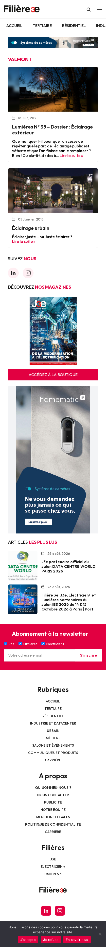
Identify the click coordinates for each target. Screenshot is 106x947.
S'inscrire (88, 655)
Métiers (53, 738)
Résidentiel (74, 25)
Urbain (53, 730)
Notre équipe (53, 809)
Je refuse (50, 940)
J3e (53, 859)
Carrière (53, 760)
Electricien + (53, 866)
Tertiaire (42, 25)
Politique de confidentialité (53, 824)
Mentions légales (53, 817)
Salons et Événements (53, 745)
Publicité (53, 802)
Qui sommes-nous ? (53, 787)
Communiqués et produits (53, 753)
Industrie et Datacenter (53, 723)
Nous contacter (53, 795)
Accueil (14, 25)
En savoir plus (77, 940)
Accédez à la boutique (53, 374)
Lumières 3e (53, 874)
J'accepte (28, 940)
